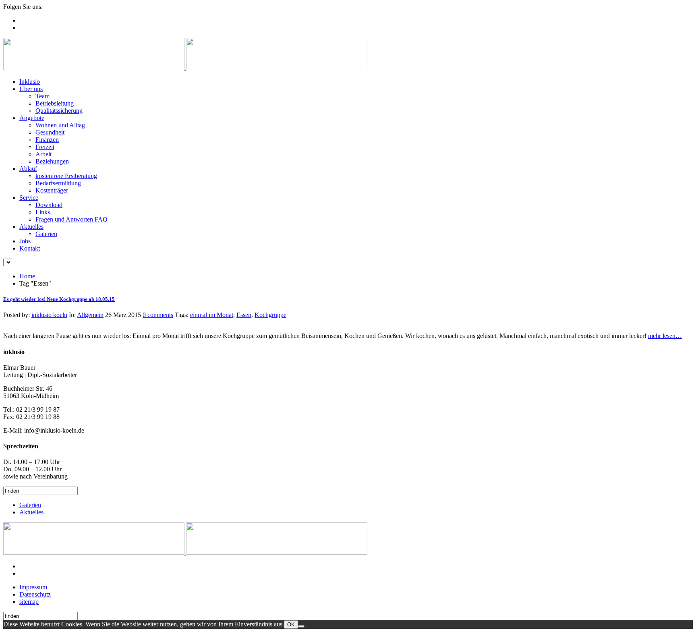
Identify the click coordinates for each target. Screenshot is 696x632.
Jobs (25, 241)
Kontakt (29, 248)
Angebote (31, 117)
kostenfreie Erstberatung (66, 175)
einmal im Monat (211, 314)
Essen (243, 314)
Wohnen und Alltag (60, 125)
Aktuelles (31, 226)
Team (42, 96)
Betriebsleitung (54, 103)
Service (28, 197)
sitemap (29, 601)
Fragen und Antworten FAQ (71, 219)
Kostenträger (51, 190)
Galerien (46, 233)
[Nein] (301, 626)
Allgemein (90, 314)
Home (27, 276)
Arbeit (43, 154)
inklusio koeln (49, 314)
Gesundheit (49, 132)
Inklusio (29, 81)
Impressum (33, 587)
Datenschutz (35, 594)
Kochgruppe (270, 314)
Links (42, 212)
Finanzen (47, 139)
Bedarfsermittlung (58, 183)
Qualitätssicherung (59, 110)
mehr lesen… (665, 335)
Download (48, 204)
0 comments (158, 314)
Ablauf (28, 168)
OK (291, 625)
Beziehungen (52, 161)
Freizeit (44, 146)
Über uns (31, 88)
